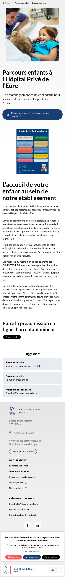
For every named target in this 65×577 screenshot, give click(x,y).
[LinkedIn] (37, 525)
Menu (53, 570)
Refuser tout (13, 557)
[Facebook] (27, 525)
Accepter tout (31, 557)
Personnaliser (50, 557)
